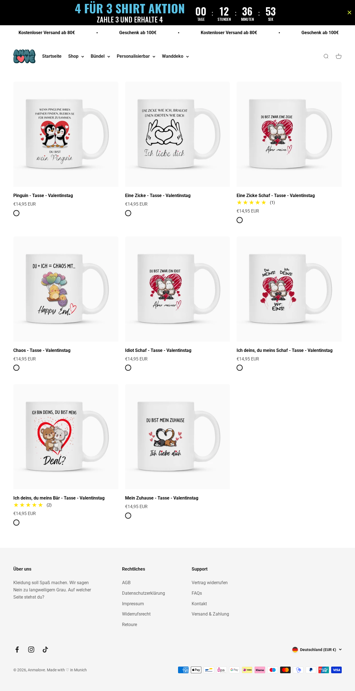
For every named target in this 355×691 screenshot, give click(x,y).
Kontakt (199, 603)
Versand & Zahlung (210, 614)
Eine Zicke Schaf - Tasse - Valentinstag (276, 195)
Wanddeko (172, 56)
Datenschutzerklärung (143, 593)
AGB (126, 582)
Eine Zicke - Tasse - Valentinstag (158, 195)
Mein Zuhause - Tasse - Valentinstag (161, 498)
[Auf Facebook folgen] (17, 649)
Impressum (133, 603)
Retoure (129, 624)
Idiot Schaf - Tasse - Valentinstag (158, 350)
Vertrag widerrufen (210, 582)
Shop (73, 56)
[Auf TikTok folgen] (45, 649)
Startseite (52, 56)
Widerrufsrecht (136, 614)
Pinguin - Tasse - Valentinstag (43, 195)
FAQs (197, 593)
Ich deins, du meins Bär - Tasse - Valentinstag (59, 498)
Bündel (98, 56)
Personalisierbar (133, 56)
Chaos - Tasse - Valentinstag (41, 350)
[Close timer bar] (349, 12)
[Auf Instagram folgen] (31, 649)
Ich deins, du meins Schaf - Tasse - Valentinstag (285, 350)
